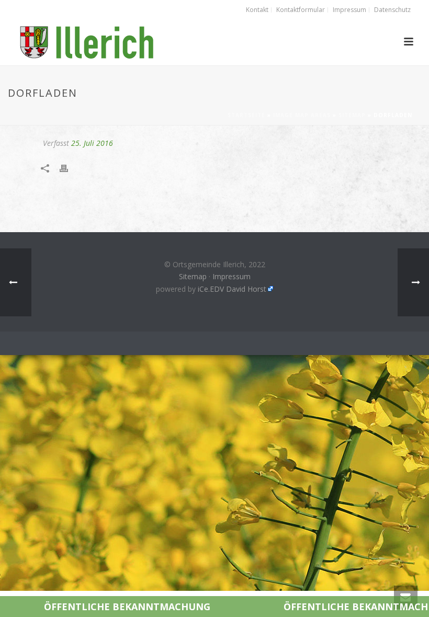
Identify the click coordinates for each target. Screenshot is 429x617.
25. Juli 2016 (92, 143)
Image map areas (302, 115)
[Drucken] (69, 168)
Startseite (246, 115)
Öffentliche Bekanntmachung (90, 606)
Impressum (231, 276)
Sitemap (352, 115)
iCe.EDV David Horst (232, 289)
